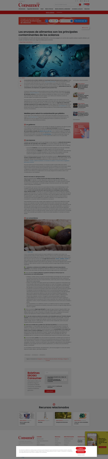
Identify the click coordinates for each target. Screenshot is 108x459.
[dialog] (56, 451)
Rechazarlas (81, 451)
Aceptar (81, 448)
